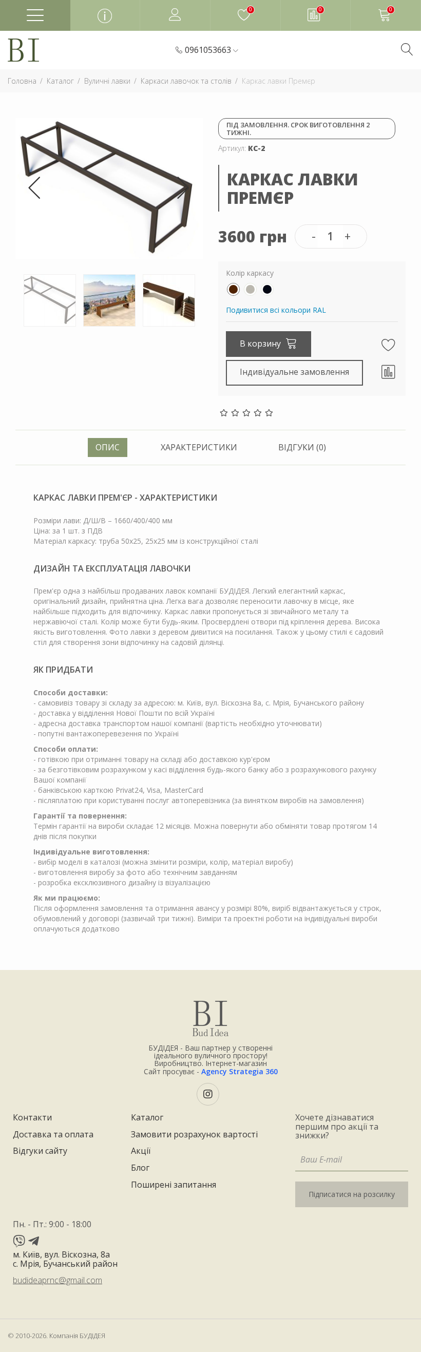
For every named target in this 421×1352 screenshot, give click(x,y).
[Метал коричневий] (233, 289)
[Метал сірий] (250, 289)
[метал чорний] (267, 289)
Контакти (32, 1117)
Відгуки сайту (40, 1151)
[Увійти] (175, 15)
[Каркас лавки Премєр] (109, 188)
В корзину (261, 343)
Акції (140, 1151)
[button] (211, 50)
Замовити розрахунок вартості (194, 1134)
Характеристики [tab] (199, 447)
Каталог (147, 1117)
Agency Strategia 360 (239, 1071)
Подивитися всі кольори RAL (276, 310)
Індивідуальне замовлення (294, 371)
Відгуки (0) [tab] (302, 447)
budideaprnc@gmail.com (57, 1280)
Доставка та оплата (53, 1134)
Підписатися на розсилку (352, 1194)
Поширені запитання (173, 1185)
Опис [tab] (107, 447)
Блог (140, 1168)
